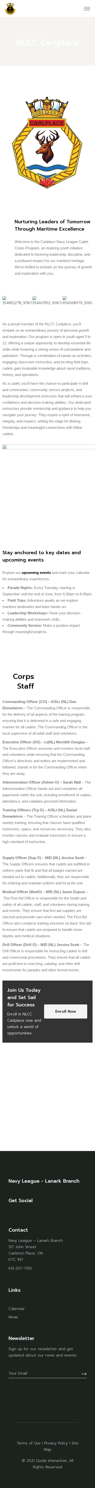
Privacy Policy (56, 1443)
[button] (7, 301)
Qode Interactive (51, 1460)
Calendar (17, 1308)
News (13, 1317)
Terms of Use (29, 1443)
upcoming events (36, 573)
